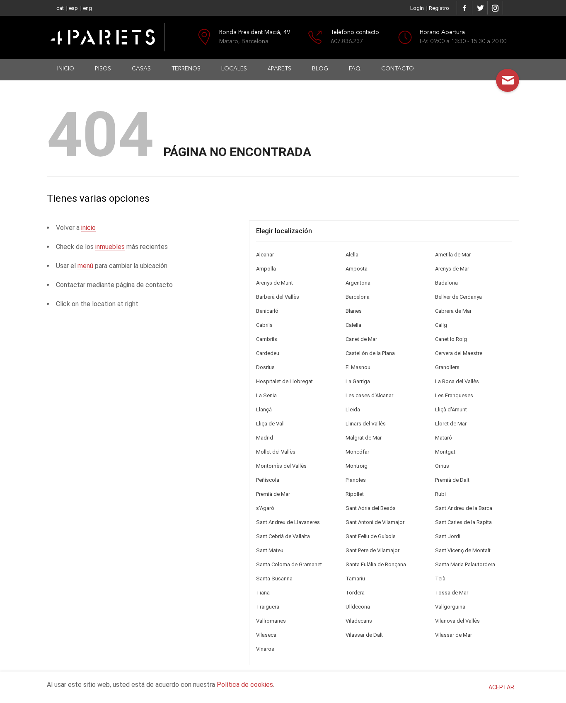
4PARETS (279, 69)
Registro (439, 8)
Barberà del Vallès (277, 297)
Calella (353, 325)
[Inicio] (109, 45)
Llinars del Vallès (366, 423)
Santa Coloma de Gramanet (289, 564)
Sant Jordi (447, 536)
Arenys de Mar (452, 269)
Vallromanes (271, 621)
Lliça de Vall (270, 423)
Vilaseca (266, 635)
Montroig (357, 466)
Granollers (447, 367)
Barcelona (358, 297)
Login (417, 8)
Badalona (446, 283)
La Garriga (358, 381)
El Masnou (358, 367)
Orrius (442, 466)
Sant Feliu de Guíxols (371, 536)
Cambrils (266, 339)
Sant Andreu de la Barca (463, 508)
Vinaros (265, 649)
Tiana (263, 592)
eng (87, 8)
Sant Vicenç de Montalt (463, 550)
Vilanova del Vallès (457, 621)
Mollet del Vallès (275, 452)
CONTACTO (397, 69)
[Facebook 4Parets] (464, 7)
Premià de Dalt (452, 480)
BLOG (320, 69)
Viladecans (359, 621)
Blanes (354, 311)
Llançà (264, 409)
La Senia (266, 395)
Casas (141, 69)
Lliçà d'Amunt (451, 409)
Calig (441, 325)
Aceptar (501, 687)
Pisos (103, 69)
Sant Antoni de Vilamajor (375, 522)
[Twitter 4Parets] (479, 7)
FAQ (354, 69)
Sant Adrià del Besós (371, 508)
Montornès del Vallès (281, 466)
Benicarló (267, 311)
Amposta (357, 269)
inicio (88, 228)
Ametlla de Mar (453, 254)
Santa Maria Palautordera (465, 564)
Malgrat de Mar (364, 438)
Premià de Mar (273, 494)
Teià (440, 578)
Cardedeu (267, 353)
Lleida (353, 409)
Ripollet (355, 494)
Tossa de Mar (451, 592)
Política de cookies (245, 685)
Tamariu (355, 578)
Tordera (355, 592)
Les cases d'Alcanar (369, 395)
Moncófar (357, 452)
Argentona (358, 283)
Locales (234, 69)
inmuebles (110, 247)
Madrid (264, 438)
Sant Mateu (269, 550)
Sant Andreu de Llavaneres (288, 522)
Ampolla (266, 269)
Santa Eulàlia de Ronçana (376, 564)
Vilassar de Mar (453, 635)
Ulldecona (358, 607)
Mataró (443, 438)
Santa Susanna (274, 578)
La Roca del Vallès (457, 381)
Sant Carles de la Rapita (463, 522)
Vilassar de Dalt (364, 635)
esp (73, 8)
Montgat (445, 452)
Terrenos (186, 69)
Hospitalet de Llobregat (284, 381)
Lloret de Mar (451, 423)
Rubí (440, 494)
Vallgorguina (450, 607)
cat (60, 8)
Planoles (356, 480)
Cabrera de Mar (453, 311)
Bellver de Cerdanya (458, 297)
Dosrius (265, 367)
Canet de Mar (361, 339)
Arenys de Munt (274, 283)
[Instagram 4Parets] (495, 7)
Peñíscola (267, 480)
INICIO (65, 69)
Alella (352, 254)
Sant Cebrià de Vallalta (283, 536)
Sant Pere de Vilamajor (372, 550)
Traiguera (267, 607)
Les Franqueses (454, 395)
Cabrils (264, 325)
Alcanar (265, 254)
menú (86, 266)
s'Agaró (265, 508)
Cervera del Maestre (458, 353)
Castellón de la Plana (370, 353)
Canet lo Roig (451, 339)
